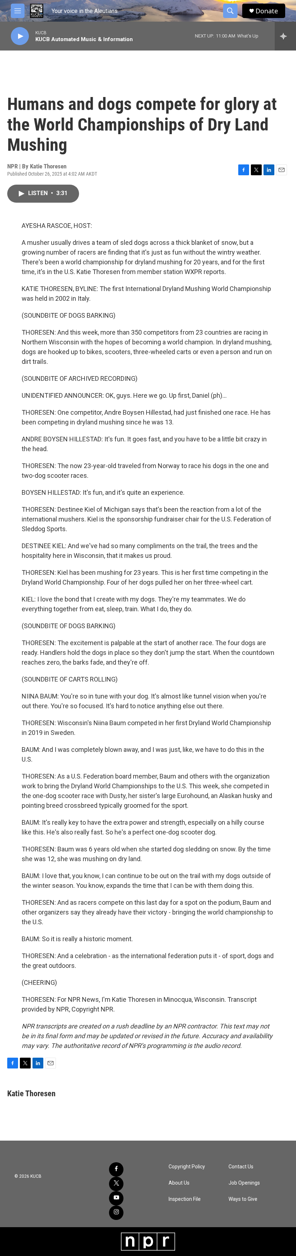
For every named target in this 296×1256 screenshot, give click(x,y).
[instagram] (116, 1213)
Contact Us (240, 1166)
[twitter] (116, 1184)
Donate (267, 11)
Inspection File (185, 1199)
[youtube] (116, 1198)
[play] (20, 36)
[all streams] (285, 36)
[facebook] (116, 1169)
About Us (179, 1183)
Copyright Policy (187, 1166)
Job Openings (244, 1183)
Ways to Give (242, 1199)
